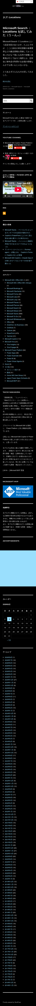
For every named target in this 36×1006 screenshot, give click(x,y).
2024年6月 (8, 730)
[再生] (5, 196)
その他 (7, 367)
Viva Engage (11, 347)
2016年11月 (9, 985)
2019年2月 (8, 909)
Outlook (9, 330)
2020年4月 (8, 870)
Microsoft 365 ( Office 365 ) (14, 280)
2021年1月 (8, 845)
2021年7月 (8, 828)
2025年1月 (8, 710)
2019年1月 (8, 912)
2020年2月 (8, 876)
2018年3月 (8, 940)
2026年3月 (8, 671)
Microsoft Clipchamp (14, 291)
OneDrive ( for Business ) (16, 325)
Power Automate (13, 355)
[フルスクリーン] (31, 196)
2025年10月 (9, 685)
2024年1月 (8, 744)
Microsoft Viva (10, 341)
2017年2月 (8, 977)
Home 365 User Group (15, 375)
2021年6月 (8, 831)
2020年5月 (8, 867)
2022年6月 (8, 797)
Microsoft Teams (12, 313)
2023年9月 (8, 755)
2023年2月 (8, 775)
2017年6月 (8, 965)
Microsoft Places (12, 302)
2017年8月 (8, 960)
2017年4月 (8, 971)
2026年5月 (8, 666)
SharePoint (11, 333)
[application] (18, 189)
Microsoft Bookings (13, 288)
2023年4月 (8, 769)
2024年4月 (8, 736)
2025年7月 (8, 694)
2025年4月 (8, 702)
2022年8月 (8, 792)
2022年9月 (8, 789)
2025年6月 (8, 696)
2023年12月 (9, 747)
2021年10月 (9, 820)
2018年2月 (8, 943)
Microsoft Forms (12, 294)
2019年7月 (8, 895)
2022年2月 (8, 808)
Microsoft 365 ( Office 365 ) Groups (19, 283)
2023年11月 (9, 750)
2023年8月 (8, 758)
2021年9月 (8, 822)
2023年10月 (9, 752)
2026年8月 (8, 657)
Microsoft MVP (12, 381)
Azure (7, 364)
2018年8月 (8, 926)
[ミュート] (27, 196)
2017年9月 (8, 957)
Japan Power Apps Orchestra (17, 378)
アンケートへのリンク (11, 126)
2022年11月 (9, 783)
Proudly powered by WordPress (12, 1002)
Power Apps (11, 353)
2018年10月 (9, 921)
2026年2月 (8, 674)
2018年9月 (8, 923)
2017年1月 (8, 979)
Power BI (10, 358)
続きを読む (7, 81)
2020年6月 (8, 865)
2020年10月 (9, 853)
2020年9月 (8, 856)
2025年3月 (8, 705)
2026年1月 (8, 677)
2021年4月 (8, 837)
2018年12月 (9, 915)
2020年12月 (9, 848)
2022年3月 (8, 806)
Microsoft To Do (12, 316)
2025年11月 (9, 682)
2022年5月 (8, 800)
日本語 (21, 1)
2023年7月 (8, 761)
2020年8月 (8, 859)
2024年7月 (8, 727)
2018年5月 (8, 935)
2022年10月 (9, 786)
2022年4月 (8, 803)
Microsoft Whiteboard (14, 319)
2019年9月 (8, 890)
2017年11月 (9, 951)
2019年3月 (8, 907)
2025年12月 (9, 680)
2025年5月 (8, 699)
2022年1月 (8, 811)
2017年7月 (8, 963)
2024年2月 (8, 741)
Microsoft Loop (12, 299)
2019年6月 (8, 898)
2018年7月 (8, 929)
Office (9, 322)
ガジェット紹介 (12, 370)
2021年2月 (8, 842)
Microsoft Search (17, 86)
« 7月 (9, 640)
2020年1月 (8, 879)
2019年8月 (8, 893)
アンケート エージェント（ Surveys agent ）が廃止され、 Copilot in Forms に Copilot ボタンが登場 (18, 252)
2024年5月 (8, 733)
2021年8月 (8, 825)
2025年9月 (8, 688)
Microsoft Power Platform (13, 350)
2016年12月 (9, 982)
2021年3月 (8, 839)
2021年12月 (9, 814)
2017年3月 (8, 974)
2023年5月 (8, 766)
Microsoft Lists (12, 297)
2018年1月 (8, 946)
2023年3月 (8, 772)
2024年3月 (8, 738)
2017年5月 (8, 968)
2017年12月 (9, 949)
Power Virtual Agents (14, 361)
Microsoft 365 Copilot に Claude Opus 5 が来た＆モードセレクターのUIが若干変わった (19, 261)
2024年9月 (8, 722)
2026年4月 (8, 668)
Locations (11, 88)
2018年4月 (8, 937)
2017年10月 (9, 954)
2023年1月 (8, 778)
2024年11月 (9, 716)
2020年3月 (8, 873)
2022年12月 (9, 780)
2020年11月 (9, 851)
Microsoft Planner (13, 305)
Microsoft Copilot (11, 339)
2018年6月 (8, 932)
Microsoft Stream (13, 311)
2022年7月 (8, 794)
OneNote (10, 327)
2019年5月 (8, 901)
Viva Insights (11, 344)
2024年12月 (9, 713)
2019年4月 (8, 904)
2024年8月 (8, 724)
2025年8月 (8, 691)
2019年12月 (9, 881)
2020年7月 (8, 862)
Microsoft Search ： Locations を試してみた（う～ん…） (17, 31)
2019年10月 (9, 887)
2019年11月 (9, 884)
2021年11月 (9, 817)
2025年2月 (8, 708)
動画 (8, 372)
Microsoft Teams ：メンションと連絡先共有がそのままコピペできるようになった (19, 244)
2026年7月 (8, 660)
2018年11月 (9, 918)
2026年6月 (8, 663)
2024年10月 (9, 719)
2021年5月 (8, 834)
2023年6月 (8, 764)
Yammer (10, 336)
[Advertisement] (18, 568)
